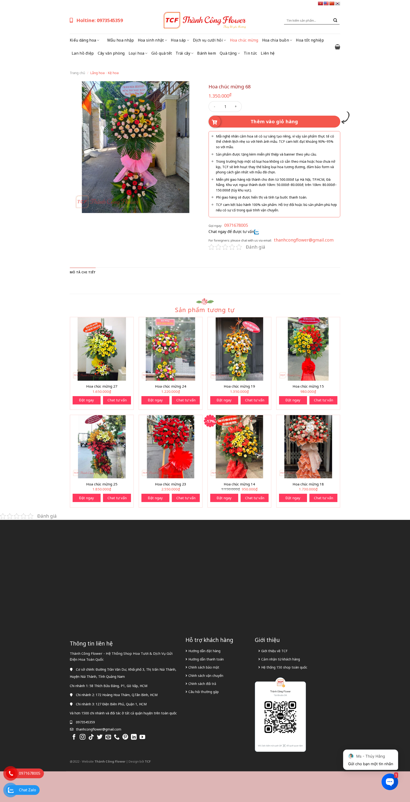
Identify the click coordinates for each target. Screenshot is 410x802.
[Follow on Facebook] (74, 737)
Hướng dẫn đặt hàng (204, 651)
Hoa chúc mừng (244, 40)
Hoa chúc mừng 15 (308, 386)
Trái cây (183, 53)
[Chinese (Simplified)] (332, 3)
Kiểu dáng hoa (83, 40)
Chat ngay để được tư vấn (231, 231)
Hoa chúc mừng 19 (239, 386)
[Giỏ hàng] (337, 47)
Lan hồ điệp (83, 53)
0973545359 (85, 722)
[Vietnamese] (320, 3)
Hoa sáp (178, 40)
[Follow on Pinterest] (125, 737)
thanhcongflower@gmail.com (304, 240)
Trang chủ (77, 73)
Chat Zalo (27, 790)
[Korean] (337, 3)
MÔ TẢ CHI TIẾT (83, 272)
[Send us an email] (108, 737)
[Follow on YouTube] (142, 737)
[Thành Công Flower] (205, 20)
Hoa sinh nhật (151, 40)
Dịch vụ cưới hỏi (208, 40)
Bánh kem (206, 53)
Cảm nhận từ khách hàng (280, 659)
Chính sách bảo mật (203, 667)
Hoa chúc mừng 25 (101, 484)
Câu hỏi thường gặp (203, 691)
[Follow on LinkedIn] (134, 737)
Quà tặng (228, 53)
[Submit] (335, 20)
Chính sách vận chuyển (205, 675)
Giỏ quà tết (161, 53)
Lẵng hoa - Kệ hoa (104, 73)
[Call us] (117, 737)
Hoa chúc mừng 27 (101, 386)
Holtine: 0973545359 (99, 20)
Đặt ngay (86, 400)
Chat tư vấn (117, 400)
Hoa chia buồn (275, 40)
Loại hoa (136, 53)
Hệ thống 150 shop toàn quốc (284, 667)
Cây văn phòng (111, 53)
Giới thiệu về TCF (274, 651)
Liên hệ (268, 53)
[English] (326, 3)
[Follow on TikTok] (91, 737)
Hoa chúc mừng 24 (170, 386)
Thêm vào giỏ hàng (274, 121)
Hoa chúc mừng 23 (170, 484)
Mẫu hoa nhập (120, 40)
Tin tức (250, 53)
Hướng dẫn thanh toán (206, 659)
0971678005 (236, 225)
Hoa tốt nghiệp (310, 40)
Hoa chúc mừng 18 (308, 484)
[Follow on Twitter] (99, 737)
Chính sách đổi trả (202, 683)
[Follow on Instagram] (82, 737)
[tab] (83, 272)
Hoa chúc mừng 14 (239, 484)
